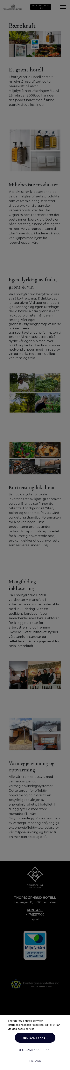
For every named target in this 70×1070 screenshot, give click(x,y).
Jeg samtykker (35, 1037)
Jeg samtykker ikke (35, 1050)
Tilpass (35, 1060)
